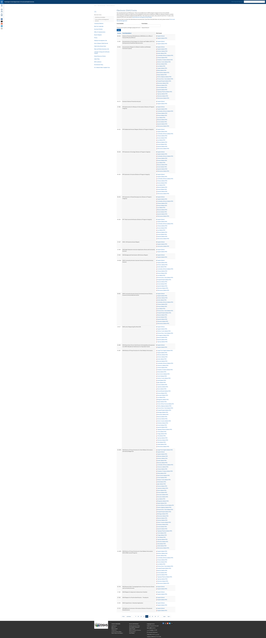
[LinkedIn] (170, 623)
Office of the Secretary (101, 5)
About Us (114, 627)
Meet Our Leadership (98, 26)
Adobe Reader (132, 628)
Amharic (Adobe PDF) (162, 51)
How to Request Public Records (101, 43)
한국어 (154, 628)
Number (119, 33)
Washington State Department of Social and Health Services (19, 1)
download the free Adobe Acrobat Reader (142, 17)
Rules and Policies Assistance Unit (101, 49)
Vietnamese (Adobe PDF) (163, 98)
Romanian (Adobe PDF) (162, 83)
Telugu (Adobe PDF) (162, 433)
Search (264, 2)
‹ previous (128, 616)
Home (95, 5)
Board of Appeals (98, 34)
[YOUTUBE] (1, 24)
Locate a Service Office (116, 631)
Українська (155, 632)
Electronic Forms (97, 14)
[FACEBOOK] (1, 19)
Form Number (120, 23)
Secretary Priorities (98, 29)
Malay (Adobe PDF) (161, 70)
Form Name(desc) (126, 33)
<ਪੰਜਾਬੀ (155, 630)
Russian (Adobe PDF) (162, 85)
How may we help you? (237, 1)
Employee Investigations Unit (100, 40)
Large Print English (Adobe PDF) (165, 350)
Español (152, 626)
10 (138, 616)
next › (164, 616)
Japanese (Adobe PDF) (162, 386)
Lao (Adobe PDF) (161, 66)
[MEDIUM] (1, 28)
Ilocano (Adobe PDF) (162, 384)
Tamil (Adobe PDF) (161, 431)
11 (141, 616)
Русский (156, 626)
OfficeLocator (2, 11)
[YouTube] (168, 623)
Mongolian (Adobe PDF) (163, 399)
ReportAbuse (2, 15)
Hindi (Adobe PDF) (161, 380)
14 (149, 616)
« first (123, 616)
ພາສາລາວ (153, 636)
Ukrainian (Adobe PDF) (162, 96)
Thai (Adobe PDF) (161, 435)
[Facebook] (163, 623)
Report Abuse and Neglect (117, 633)
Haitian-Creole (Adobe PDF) (164, 62)
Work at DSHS (115, 628)
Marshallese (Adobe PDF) (163, 72)
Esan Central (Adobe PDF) (163, 374)
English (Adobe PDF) (162, 38)
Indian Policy (97, 59)
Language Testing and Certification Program (102, 52)
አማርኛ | (153, 634)
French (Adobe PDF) (162, 376)
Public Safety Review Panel (100, 46)
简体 (148, 628)
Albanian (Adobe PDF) (162, 354)
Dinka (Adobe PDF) (161, 371)
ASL (160, 636)
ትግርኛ (157, 636)
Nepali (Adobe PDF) (162, 74)
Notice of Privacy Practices (135, 630)
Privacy (95, 37)
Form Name (144, 23)
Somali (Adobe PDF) (162, 87)
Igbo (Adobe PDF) (161, 382)
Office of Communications (99, 32)
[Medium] (172, 623)
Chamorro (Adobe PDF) (162, 365)
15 (152, 616)
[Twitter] (165, 623)
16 (155, 616)
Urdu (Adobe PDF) (161, 442)
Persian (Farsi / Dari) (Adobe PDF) (165, 79)
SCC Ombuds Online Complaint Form (102, 67)
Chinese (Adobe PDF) (162, 57)
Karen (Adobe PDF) (161, 389)
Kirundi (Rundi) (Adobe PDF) (164, 391)
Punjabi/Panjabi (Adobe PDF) (164, 81)
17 (158, 616)
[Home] (1, 2)
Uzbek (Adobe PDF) (161, 444)
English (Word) (160, 36)
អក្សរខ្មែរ (151, 630)
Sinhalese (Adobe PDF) (162, 423)
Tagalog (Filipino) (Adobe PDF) (164, 91)
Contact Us (114, 630)
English (148, 626)
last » (169, 616)
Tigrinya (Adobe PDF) (162, 94)
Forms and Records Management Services (102, 20)
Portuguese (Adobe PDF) (163, 335)
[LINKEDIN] (1, 26)
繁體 (151, 628)
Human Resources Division (100, 56)
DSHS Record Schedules (100, 17)
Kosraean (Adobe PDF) (162, 395)
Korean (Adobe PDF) (162, 64)
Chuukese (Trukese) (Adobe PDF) (165, 59)
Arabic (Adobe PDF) (161, 53)
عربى (148, 630)
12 (143, 616)
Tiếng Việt (149, 634)
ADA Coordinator (97, 61)
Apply (119, 30)
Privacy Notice (132, 631)
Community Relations (98, 23)
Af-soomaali (149, 632)
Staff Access (114, 626)
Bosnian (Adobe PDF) (162, 361)
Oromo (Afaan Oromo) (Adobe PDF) (165, 404)
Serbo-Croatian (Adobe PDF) (164, 421)
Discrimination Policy (98, 64)
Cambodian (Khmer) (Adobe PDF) (165, 55)
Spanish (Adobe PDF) (162, 89)
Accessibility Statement (134, 627)
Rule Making (131, 633)
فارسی (156, 634)
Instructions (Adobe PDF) (163, 246)
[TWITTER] (1, 21)
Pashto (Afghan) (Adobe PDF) (164, 76)
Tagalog (148, 636)
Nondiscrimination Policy (134, 626)
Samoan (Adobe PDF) (162, 418)
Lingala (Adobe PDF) (162, 68)
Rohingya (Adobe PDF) (162, 412)
